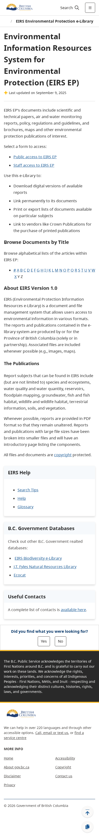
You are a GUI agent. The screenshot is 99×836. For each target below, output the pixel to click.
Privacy (9, 785)
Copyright (63, 767)
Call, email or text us (51, 732)
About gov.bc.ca (16, 767)
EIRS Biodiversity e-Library (38, 558)
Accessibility (65, 758)
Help (22, 498)
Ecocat (20, 575)
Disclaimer (12, 776)
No (60, 641)
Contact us (63, 776)
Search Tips (28, 490)
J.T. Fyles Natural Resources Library (45, 566)
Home (8, 758)
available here (73, 609)
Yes (44, 641)
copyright (63, 454)
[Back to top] (87, 811)
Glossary (25, 506)
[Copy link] (87, 827)
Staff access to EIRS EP (33, 165)
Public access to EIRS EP (35, 156)
